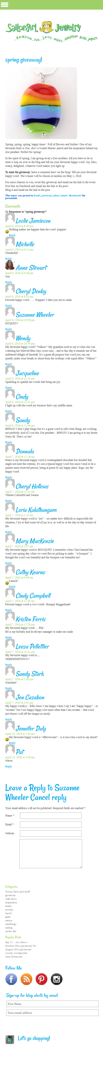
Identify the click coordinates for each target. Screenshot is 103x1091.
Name (9, 815)
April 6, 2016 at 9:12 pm (19, 249)
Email (9, 824)
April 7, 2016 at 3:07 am (19, 546)
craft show (11, 899)
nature (64, 195)
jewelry (9, 909)
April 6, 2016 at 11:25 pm (20, 378)
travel (8, 913)
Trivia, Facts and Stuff (17, 891)
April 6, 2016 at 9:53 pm (19, 296)
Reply (12, 235)
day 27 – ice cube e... (17, 942)
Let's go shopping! (32, 1038)
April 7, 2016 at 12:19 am (19, 457)
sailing (8, 927)
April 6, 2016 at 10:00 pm (20, 320)
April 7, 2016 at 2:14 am (19, 515)
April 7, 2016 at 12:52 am (19, 492)
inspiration (11, 902)
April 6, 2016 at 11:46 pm (20, 425)
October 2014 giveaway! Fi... (21, 946)
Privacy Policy (69, 1063)
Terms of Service (45, 1063)
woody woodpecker (16, 953)
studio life (10, 931)
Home (25, 1063)
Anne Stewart (31, 268)
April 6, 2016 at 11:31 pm (20, 402)
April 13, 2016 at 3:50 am (19, 757)
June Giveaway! (14, 956)
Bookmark (75, 195)
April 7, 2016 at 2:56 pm (19, 679)
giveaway (47, 195)
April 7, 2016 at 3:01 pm (19, 703)
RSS (54, 1076)
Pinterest (63, 1076)
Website (9, 833)
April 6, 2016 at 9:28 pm (19, 273)
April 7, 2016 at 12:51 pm (20, 652)
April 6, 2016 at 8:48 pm (19, 226)
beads (37, 195)
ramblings (10, 924)
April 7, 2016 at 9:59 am (19, 577)
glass (56, 195)
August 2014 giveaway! (18, 949)
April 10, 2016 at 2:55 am (19, 734)
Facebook (46, 1076)
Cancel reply (48, 797)
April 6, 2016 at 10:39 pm (20, 343)
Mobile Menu (4, 4)
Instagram (72, 1076)
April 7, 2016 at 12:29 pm (20, 624)
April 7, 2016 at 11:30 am (19, 601)
